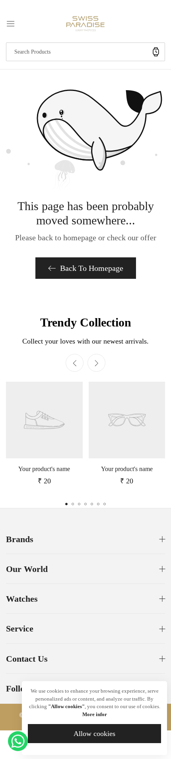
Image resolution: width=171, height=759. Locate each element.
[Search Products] (156, 51)
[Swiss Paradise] (85, 23)
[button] (96, 363)
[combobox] (85, 51)
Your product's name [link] (44, 468)
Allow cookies (94, 734)
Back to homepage (91, 268)
